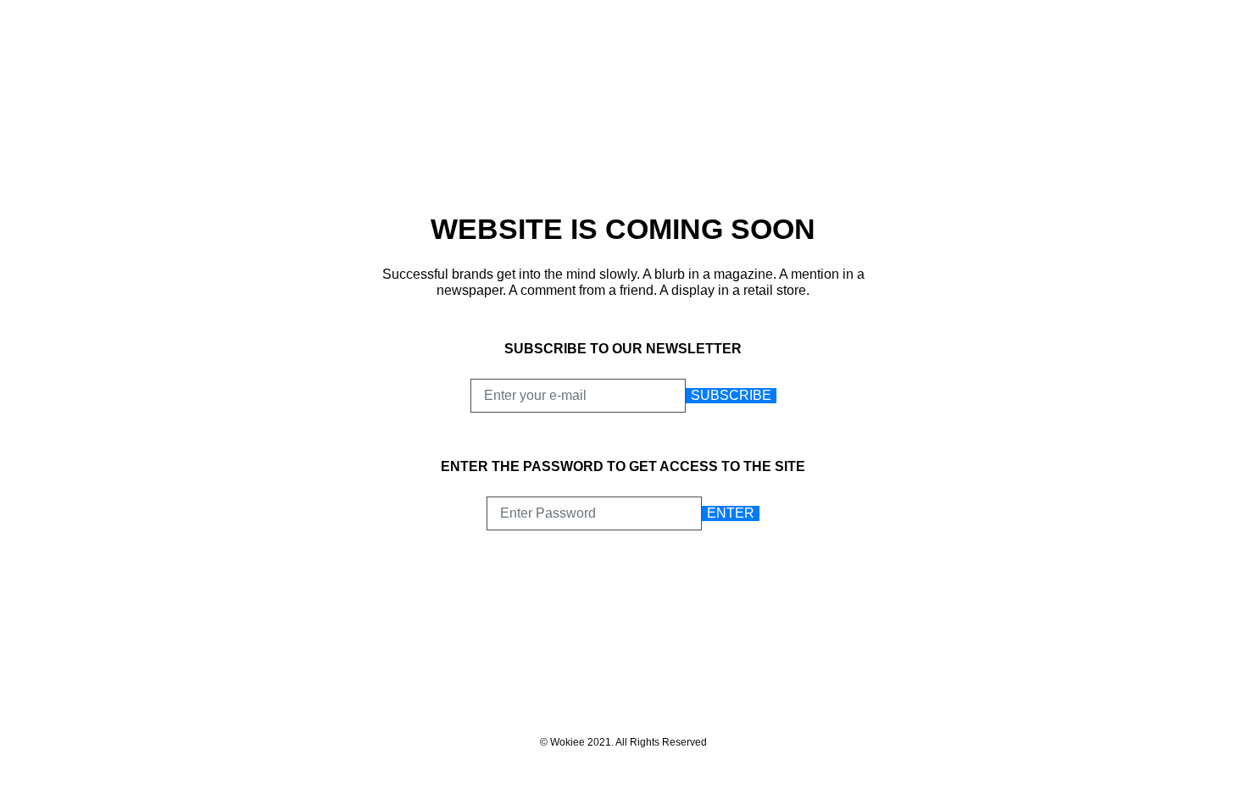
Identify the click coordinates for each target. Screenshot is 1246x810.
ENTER (730, 513)
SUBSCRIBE (731, 395)
